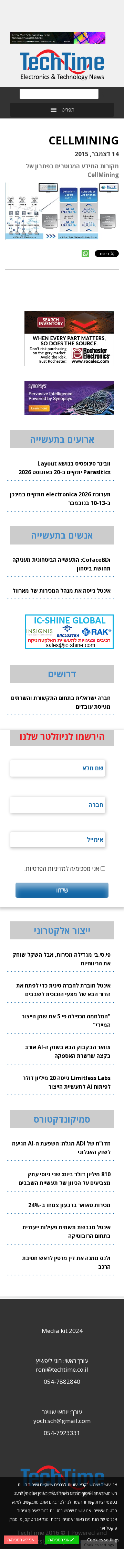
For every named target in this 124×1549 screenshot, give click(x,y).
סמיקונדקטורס (62, 1119)
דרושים (62, 674)
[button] (68, 110)
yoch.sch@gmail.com (62, 1421)
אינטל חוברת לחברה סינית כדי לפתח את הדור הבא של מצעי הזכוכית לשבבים (63, 990)
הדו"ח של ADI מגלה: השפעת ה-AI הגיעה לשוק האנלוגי (61, 1148)
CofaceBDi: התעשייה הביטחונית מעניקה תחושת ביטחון (61, 564)
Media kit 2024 (62, 1331)
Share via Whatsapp (85, 253)
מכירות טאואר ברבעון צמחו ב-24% (69, 1205)
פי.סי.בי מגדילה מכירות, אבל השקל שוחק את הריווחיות (61, 959)
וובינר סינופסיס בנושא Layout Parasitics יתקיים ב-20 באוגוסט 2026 (65, 468)
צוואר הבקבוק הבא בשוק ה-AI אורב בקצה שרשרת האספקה (68, 1051)
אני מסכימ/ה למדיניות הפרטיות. (61, 869)
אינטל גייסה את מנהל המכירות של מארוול (61, 590)
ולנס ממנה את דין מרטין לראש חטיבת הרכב (66, 1262)
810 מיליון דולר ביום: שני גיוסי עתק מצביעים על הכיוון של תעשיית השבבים (65, 1178)
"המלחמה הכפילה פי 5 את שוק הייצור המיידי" (66, 1020)
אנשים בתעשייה (62, 535)
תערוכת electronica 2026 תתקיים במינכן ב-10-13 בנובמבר (60, 498)
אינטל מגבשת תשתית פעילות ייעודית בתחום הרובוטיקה (66, 1231)
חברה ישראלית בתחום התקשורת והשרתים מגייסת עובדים (61, 702)
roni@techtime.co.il (62, 1369)
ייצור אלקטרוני (62, 930)
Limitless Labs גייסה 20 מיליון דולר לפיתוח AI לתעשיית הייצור (67, 1082)
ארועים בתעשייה (62, 439)
